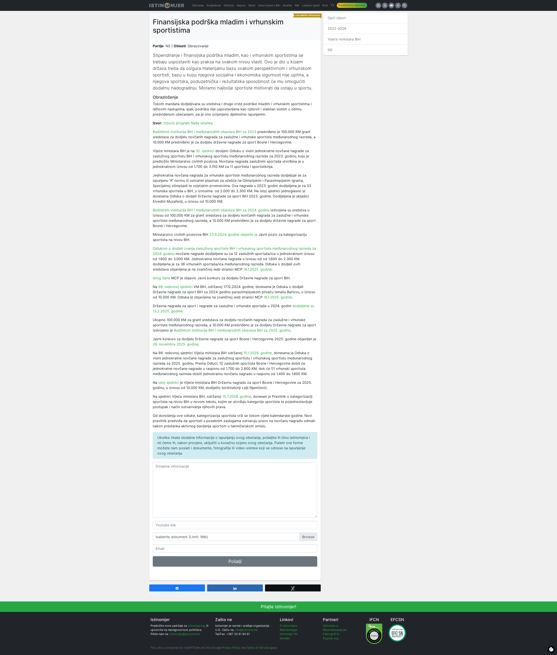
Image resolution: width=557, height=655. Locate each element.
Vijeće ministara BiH (344, 39)
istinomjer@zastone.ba (185, 634)
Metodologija (288, 629)
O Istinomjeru (288, 625)
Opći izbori (337, 18)
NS (330, 50)
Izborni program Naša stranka (188, 123)
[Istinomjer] (166, 5)
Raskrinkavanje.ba (334, 629)
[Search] (404, 5)
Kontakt (285, 638)
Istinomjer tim (289, 634)
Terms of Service (258, 647)
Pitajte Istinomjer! (278, 606)
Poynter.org (330, 638)
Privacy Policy (231, 647)
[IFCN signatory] (374, 633)
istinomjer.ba (196, 625)
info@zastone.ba (246, 629)
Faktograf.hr (331, 634)
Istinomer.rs (330, 625)
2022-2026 (337, 28)
